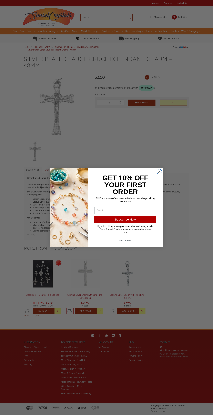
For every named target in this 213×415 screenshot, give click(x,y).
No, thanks (125, 240)
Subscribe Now (125, 219)
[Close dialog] (159, 171)
